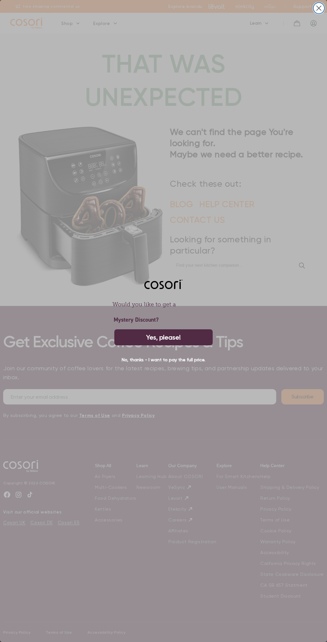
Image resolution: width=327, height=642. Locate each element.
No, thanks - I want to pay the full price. (163, 359)
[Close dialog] (318, 8)
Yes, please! (163, 337)
